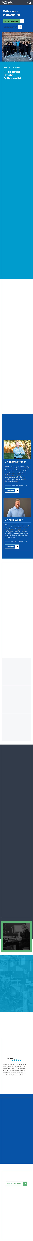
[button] (30, 3)
